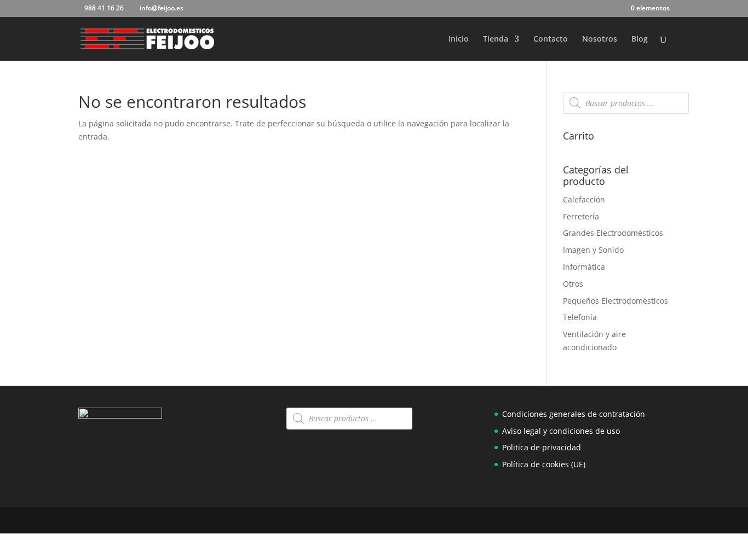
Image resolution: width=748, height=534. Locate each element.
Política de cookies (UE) (543, 464)
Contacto (550, 39)
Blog (639, 39)
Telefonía (580, 317)
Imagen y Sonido (593, 250)
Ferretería (581, 216)
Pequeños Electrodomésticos (615, 300)
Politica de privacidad (541, 447)
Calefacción (584, 199)
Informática (584, 267)
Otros (573, 283)
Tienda (495, 39)
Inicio (458, 39)
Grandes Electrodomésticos (613, 233)
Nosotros (599, 39)
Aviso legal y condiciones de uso (561, 431)
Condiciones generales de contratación (573, 414)
